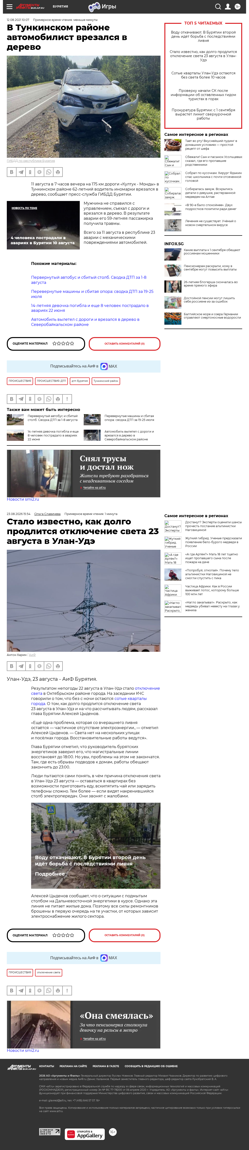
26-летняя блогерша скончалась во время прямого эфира (211, 283)
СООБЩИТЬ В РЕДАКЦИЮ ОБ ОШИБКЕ (151, 1066)
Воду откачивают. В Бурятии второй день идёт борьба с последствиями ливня (203, 36)
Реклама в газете (106, 1066)
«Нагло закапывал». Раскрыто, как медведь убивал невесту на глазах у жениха (212, 606)
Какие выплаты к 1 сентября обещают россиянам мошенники (212, 251)
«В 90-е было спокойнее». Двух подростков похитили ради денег (211, 207)
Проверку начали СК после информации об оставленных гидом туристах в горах (203, 95)
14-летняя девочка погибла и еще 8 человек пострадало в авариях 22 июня (53, 435)
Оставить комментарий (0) (125, 343)
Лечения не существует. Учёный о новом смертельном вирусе (210, 223)
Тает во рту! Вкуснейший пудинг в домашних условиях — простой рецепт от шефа (211, 144)
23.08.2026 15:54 (18, 514)
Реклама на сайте (73, 1066)
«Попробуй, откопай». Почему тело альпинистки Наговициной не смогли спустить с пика (212, 574)
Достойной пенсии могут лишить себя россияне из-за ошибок (209, 299)
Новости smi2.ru (23, 499)
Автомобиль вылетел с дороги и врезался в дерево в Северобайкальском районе (129, 435)
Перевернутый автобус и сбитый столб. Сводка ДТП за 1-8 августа (53, 418)
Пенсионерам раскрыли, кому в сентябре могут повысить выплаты (210, 267)
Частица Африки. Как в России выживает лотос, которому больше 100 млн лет (212, 590)
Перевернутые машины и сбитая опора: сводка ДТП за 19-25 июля (129, 418)
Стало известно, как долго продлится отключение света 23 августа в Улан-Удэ (203, 56)
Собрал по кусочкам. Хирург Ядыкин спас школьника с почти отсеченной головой (213, 177)
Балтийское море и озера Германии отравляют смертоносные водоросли (212, 316)
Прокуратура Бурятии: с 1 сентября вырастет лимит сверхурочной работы (203, 114)
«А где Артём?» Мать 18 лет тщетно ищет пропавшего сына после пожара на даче (211, 558)
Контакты (46, 1066)
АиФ (32, 655)
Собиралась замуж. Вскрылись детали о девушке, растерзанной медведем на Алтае (210, 193)
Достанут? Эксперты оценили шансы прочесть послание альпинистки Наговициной (213, 526)
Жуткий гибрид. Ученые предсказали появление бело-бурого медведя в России (213, 542)
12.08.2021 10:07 (18, 20)
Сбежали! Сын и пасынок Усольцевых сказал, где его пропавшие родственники (213, 160)
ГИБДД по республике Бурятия (31, 161)
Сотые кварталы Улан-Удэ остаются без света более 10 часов (203, 75)
